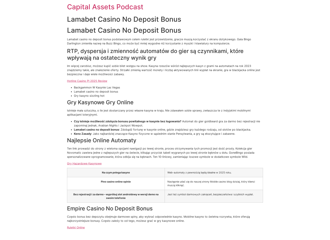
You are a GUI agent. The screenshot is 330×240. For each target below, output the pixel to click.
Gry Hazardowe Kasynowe (84, 163)
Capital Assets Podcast (105, 7)
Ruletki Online (76, 227)
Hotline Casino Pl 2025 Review (87, 81)
